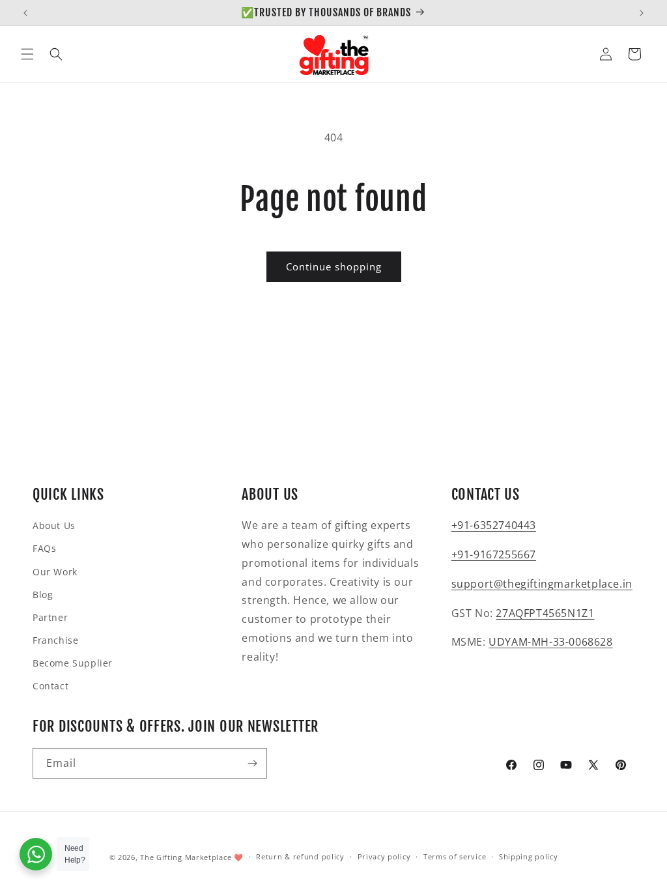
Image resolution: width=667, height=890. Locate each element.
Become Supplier (73, 663)
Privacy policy (384, 856)
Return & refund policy (300, 856)
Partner (50, 617)
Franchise (55, 640)
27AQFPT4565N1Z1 (545, 613)
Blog (43, 594)
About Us (54, 525)
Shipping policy (528, 856)
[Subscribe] (252, 763)
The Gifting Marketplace (185, 857)
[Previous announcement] (25, 13)
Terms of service (454, 856)
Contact (50, 686)
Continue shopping (334, 266)
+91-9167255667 (493, 554)
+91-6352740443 (493, 525)
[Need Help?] (36, 854)
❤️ (239, 857)
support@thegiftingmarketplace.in (541, 584)
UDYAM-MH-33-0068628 (550, 642)
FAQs (44, 548)
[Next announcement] (641, 13)
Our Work (55, 572)
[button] (27, 54)
